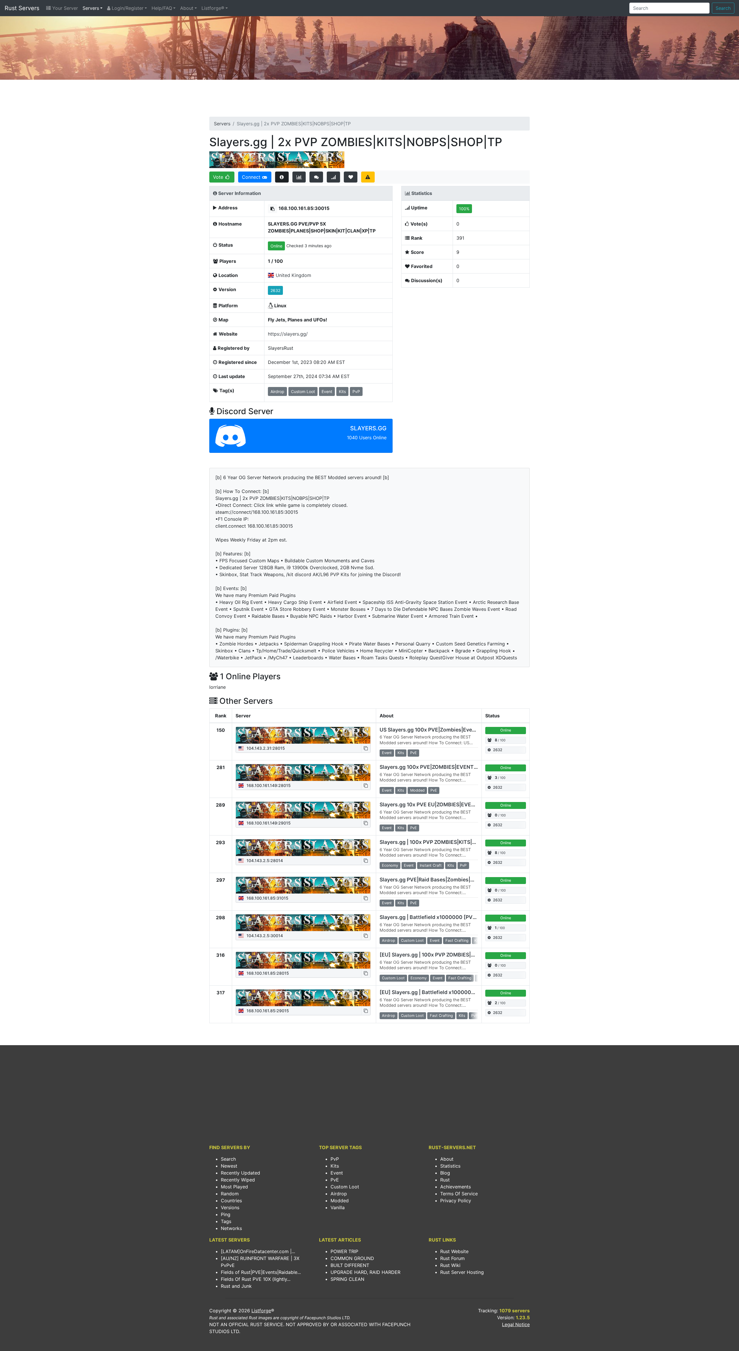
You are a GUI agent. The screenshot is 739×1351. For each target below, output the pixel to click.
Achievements (455, 1187)
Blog (445, 1173)
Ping (225, 1214)
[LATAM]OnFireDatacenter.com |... (258, 1251)
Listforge (261, 1310)
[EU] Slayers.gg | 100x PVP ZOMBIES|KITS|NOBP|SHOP (447, 955)
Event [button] (327, 391)
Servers (91, 8)
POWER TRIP (344, 1251)
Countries (231, 1200)
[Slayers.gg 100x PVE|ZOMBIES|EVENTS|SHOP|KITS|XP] (303, 772)
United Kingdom (293, 275)
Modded (340, 1200)
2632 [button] (275, 290)
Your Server (64, 8)
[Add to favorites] (350, 177)
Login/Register (126, 8)
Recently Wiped (238, 1180)
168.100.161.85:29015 (267, 1010)
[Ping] (333, 177)
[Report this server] (368, 177)
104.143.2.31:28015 (265, 748)
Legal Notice (516, 1324)
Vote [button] (219, 177)
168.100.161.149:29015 (268, 822)
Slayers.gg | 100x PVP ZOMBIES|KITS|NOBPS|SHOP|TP (447, 842)
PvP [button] (356, 391)
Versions (230, 1207)
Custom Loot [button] (303, 391)
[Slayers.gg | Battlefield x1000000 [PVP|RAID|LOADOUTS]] (303, 922)
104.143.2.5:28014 (264, 860)
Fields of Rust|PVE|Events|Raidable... (261, 1272)
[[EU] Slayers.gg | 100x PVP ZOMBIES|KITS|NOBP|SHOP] (303, 960)
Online (276, 245)
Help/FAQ (162, 8)
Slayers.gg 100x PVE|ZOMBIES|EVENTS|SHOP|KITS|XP (447, 767)
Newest (229, 1166)
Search (723, 8)
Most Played (234, 1187)
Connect (252, 177)
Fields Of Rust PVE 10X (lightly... (255, 1279)
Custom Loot (345, 1187)
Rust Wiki (450, 1265)
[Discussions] (316, 177)
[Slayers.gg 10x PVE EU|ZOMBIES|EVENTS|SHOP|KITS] (303, 810)
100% (464, 208)
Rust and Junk (236, 1286)
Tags (226, 1221)
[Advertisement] (369, 99)
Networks (231, 1228)
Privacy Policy (455, 1200)
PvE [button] (413, 753)
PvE (335, 1180)
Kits (335, 1166)
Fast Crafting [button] (457, 940)
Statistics (450, 1166)
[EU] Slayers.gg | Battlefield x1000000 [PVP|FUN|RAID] (448, 992)
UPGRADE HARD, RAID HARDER (365, 1272)
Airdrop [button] (277, 391)
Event (337, 1173)
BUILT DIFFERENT (350, 1265)
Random (230, 1193)
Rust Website (454, 1251)
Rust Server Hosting (462, 1272)
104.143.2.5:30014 (264, 935)
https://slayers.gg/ (288, 334)
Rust (445, 1180)
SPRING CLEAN (347, 1279)
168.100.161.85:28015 (267, 973)
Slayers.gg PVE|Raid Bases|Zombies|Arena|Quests (442, 880)
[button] (272, 208)
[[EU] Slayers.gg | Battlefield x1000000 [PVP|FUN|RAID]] (303, 997)
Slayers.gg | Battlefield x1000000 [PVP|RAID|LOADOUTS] (451, 917)
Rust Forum (452, 1258)
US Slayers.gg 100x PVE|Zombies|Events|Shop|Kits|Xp (447, 730)
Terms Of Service (459, 1193)
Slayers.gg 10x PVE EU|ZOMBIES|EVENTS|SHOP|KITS (445, 804)
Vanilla (338, 1207)
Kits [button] (342, 391)
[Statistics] (299, 177)
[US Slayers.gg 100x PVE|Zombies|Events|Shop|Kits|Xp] (303, 735)
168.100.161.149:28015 (268, 785)
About (186, 8)
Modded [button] (417, 790)
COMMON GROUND (352, 1258)
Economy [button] (390, 865)
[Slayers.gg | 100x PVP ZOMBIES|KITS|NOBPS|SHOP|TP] (303, 847)
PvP (335, 1159)
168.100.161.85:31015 (266, 898)
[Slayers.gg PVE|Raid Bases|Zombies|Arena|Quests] (303, 885)
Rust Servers (22, 8)
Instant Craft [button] (431, 865)
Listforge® (212, 8)
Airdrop (339, 1193)
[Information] (282, 177)
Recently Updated (240, 1173)
